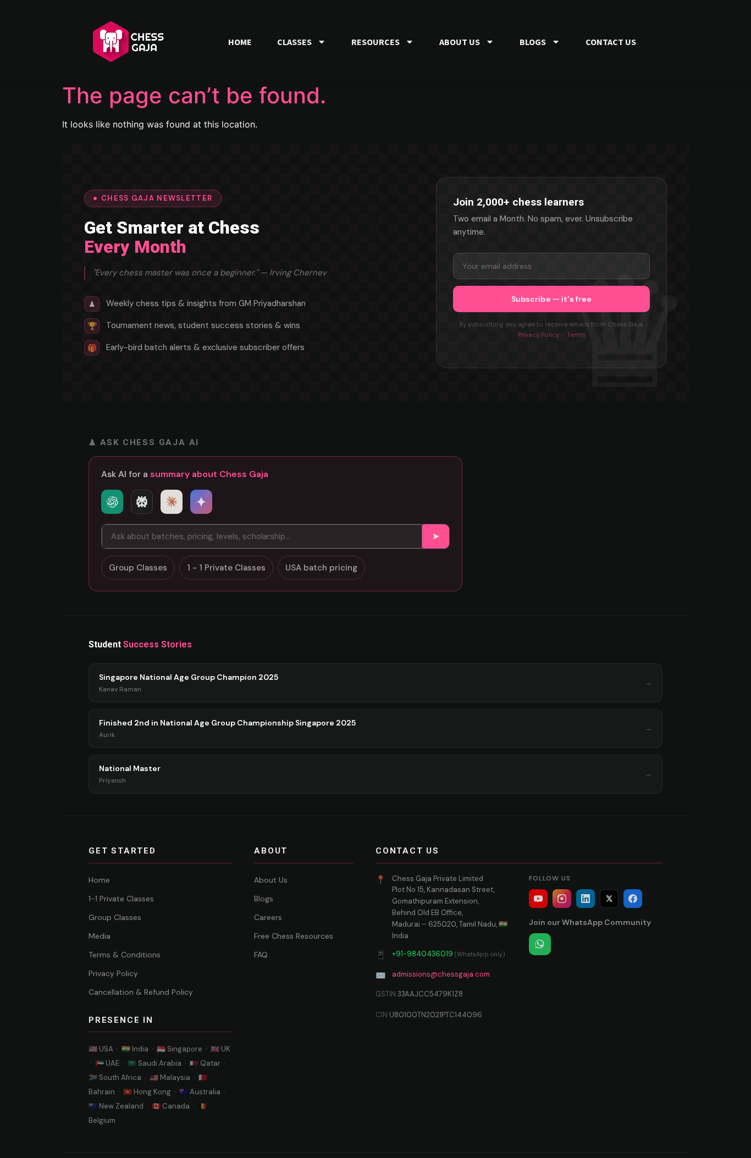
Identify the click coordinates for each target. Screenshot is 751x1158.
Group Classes (138, 567)
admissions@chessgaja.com (441, 974)
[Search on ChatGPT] (112, 502)
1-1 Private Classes (121, 899)
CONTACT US (611, 41)
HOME (240, 41)
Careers (268, 917)
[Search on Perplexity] (142, 502)
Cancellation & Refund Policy (141, 992)
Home (99, 880)
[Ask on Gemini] (201, 502)
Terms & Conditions (125, 955)
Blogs (263, 899)
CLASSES (294, 41)
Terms (576, 335)
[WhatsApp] (540, 944)
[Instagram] (562, 898)
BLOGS (533, 41)
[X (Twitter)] (609, 898)
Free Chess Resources (293, 936)
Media (100, 936)
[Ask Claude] (172, 502)
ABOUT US (459, 41)
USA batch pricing (321, 567)
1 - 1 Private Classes (226, 567)
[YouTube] (538, 898)
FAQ (261, 955)
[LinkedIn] (585, 898)
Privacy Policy (538, 335)
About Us (271, 880)
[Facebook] (632, 898)
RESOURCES (375, 41)
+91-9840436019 (422, 953)
